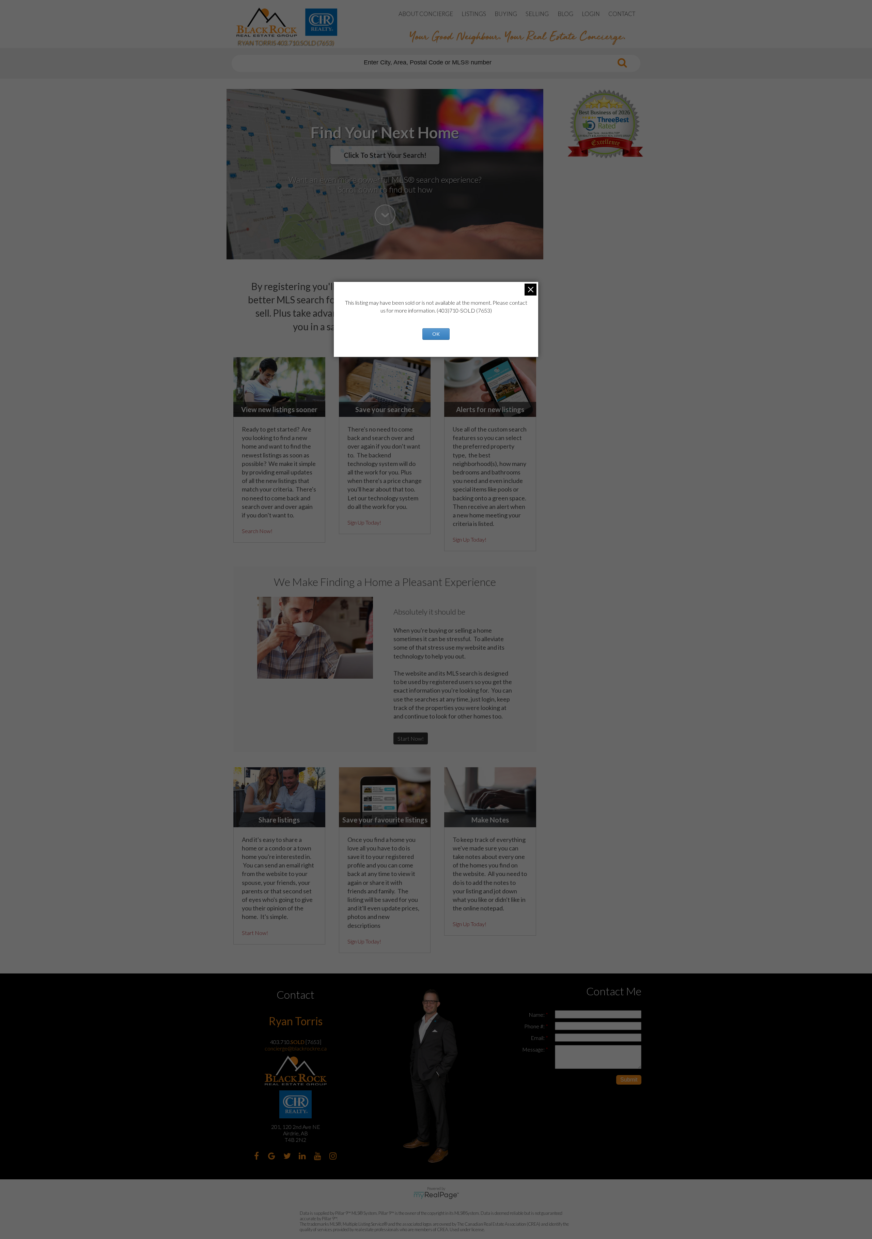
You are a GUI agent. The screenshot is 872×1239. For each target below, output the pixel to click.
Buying (506, 13)
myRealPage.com (436, 1195)
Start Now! (411, 738)
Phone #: (535, 1026)
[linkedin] (303, 1156)
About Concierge (426, 13)
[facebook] (257, 1156)
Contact (621, 13)
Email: (538, 1037)
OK (436, 334)
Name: (537, 1014)
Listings (474, 13)
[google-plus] (272, 1156)
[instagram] (334, 1156)
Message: (534, 1049)
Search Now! (257, 531)
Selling (537, 13)
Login (591, 13)
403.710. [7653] (295, 1042)
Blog (565, 13)
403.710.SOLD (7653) (306, 42)
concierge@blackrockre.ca (296, 1048)
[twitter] (288, 1156)
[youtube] (318, 1156)
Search (622, 62)
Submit (628, 1080)
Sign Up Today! (364, 522)
